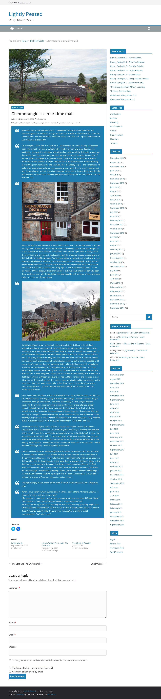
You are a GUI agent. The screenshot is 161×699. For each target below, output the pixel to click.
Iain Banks (55, 123)
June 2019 (114, 187)
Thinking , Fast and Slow (120, 91)
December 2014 (117, 299)
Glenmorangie (25, 123)
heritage (34, 123)
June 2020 (114, 170)
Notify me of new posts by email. (27, 671)
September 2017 (117, 233)
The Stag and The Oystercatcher (27, 563)
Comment (14, 588)
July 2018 (114, 212)
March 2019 (115, 199)
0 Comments (41, 119)
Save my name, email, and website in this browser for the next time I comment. (49, 660)
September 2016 (117, 266)
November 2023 (117, 158)
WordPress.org (116, 552)
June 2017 (114, 241)
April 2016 (114, 279)
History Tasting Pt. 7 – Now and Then (125, 58)
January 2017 (115, 254)
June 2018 (114, 216)
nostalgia (71, 123)
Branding (114, 122)
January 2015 (115, 295)
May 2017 (114, 245)
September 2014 (117, 308)
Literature (114, 139)
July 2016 (114, 270)
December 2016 (117, 258)
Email (12, 634)
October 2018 (116, 204)
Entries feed (115, 543)
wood (78, 123)
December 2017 (117, 224)
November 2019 (117, 179)
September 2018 (117, 208)
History (113, 131)
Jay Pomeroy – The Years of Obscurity (133, 333)
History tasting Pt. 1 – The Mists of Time (127, 83)
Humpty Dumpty (44, 123)
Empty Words (17, 543)
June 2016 (114, 274)
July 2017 (114, 237)
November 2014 (117, 304)
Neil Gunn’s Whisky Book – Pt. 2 (123, 95)
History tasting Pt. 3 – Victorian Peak (125, 74)
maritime (63, 123)
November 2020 (117, 166)
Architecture (115, 114)
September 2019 (117, 183)
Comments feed (117, 548)
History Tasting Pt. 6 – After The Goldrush (127, 62)
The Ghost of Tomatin (81, 543)
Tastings (113, 143)
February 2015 (116, 291)
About (20, 28)
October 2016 (116, 262)
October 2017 (116, 229)
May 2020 (114, 174)
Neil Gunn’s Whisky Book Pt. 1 (122, 99)
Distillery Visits (17, 108)
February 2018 (116, 220)
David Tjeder (115, 344)
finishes (16, 123)
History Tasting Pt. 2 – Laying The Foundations (129, 78)
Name (12, 622)
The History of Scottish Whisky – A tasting (127, 87)
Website (12, 646)
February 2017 (116, 249)
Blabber (113, 118)
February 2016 (116, 287)
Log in (112, 539)
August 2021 (115, 162)
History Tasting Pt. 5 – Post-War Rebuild (127, 66)
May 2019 (114, 191)
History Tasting (116, 135)
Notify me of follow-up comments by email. (32, 668)
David (15, 119)
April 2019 (114, 195)
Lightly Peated (26, 13)
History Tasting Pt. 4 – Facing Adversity (126, 70)
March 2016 (115, 283)
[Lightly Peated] (12, 28)
